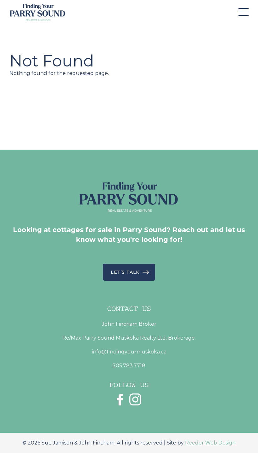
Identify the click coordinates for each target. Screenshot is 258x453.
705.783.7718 (129, 366)
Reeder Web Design (210, 443)
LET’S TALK (125, 272)
